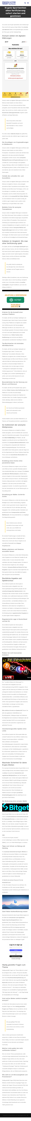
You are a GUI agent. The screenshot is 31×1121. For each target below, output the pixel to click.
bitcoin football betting (10, 437)
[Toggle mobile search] (25, 3)
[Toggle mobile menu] (28, 3)
